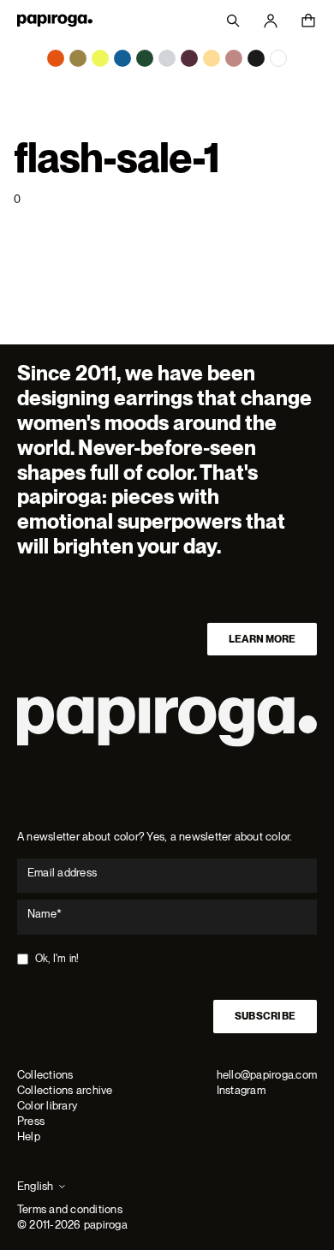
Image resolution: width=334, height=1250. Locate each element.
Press (31, 1121)
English (35, 1186)
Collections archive (65, 1090)
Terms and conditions (69, 1209)
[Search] (233, 20)
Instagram (241, 1090)
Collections (45, 1074)
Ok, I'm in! (57, 959)
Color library (47, 1105)
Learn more (262, 639)
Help (28, 1136)
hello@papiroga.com (267, 1074)
